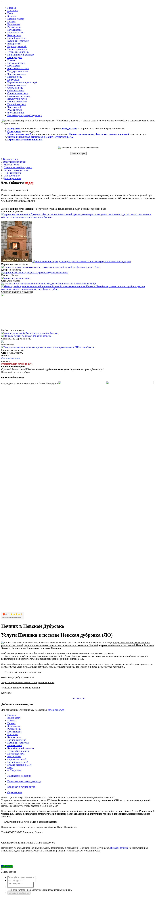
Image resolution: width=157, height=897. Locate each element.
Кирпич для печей (17, 46)
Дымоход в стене (12, 178)
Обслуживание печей (14, 162)
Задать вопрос (78, 153)
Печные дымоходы (17, 49)
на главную (78, 698)
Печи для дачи (14, 57)
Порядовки (13, 79)
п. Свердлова (14, 770)
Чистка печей (14, 107)
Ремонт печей (14, 110)
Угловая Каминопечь (18, 751)
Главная (11, 7)
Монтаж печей (11, 164)
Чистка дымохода (16, 74)
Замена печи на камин (19, 775)
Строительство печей (18, 96)
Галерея (11, 21)
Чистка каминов (15, 112)
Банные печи (14, 35)
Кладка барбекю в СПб (19, 764)
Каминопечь (13, 24)
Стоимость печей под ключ (18, 167)
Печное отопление (17, 101)
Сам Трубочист (12, 175)
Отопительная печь (17, 93)
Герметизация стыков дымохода (24, 781)
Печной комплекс (16, 38)
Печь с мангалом (16, 63)
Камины (11, 16)
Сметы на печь (15, 87)
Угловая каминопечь (18, 52)
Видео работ (13, 718)
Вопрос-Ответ (10, 159)
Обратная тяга (14, 792)
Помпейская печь (16, 104)
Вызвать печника (119, 848)
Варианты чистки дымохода (22, 82)
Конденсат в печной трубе (21, 787)
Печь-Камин (13, 65)
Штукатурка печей (17, 99)
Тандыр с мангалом (17, 71)
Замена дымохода (16, 85)
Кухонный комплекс (18, 41)
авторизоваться (56, 710)
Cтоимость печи (15, 90)
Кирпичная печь (16, 32)
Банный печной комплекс (20, 54)
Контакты (12, 10)
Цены (10, 13)
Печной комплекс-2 (17, 762)
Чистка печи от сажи (18, 68)
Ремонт (11, 60)
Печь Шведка (14, 30)
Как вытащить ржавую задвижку (24, 115)
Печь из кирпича (12, 173)
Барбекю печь (14, 76)
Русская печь (14, 27)
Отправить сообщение (19, 893)
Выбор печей (14, 43)
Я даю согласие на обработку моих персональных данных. (41, 890)
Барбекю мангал (15, 18)
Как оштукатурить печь (16, 170)
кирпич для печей (16, 759)
